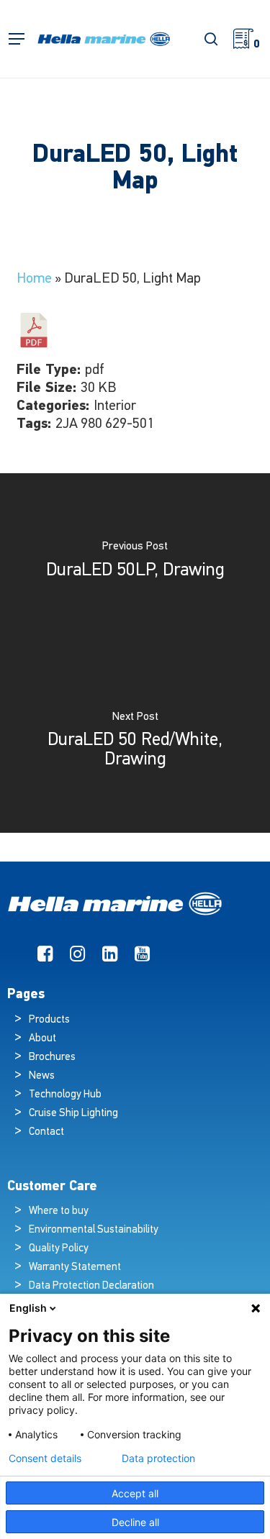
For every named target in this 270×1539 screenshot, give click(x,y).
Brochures (52, 1057)
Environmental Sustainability (93, 1230)
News (42, 1076)
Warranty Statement (75, 1267)
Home (34, 279)
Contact (46, 1132)
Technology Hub (65, 1095)
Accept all (135, 1493)
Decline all (135, 1522)
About (42, 1038)
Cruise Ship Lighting (73, 1113)
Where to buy (59, 1211)
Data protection (158, 1458)
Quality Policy (59, 1248)
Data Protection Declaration (91, 1286)
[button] (16, 39)
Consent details (45, 1458)
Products (49, 1020)
